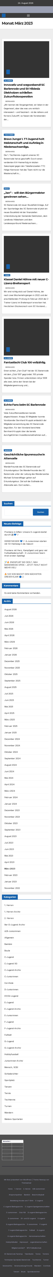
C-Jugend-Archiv (12, 970)
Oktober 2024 (11, 752)
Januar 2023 (10, 881)
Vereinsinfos (7, 1266)
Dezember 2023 (12, 810)
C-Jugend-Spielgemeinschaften (37, 1207)
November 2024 (12, 745)
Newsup (42, 1180)
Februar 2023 (10, 875)
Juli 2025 (8, 693)
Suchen (8, 503)
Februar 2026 (11, 648)
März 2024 (9, 791)
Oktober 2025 (11, 674)
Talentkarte (29, 1254)
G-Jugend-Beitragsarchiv (17, 1236)
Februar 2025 (10, 726)
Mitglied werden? (18, 1248)
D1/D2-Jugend (11, 996)
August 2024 (10, 765)
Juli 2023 (8, 843)
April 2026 (9, 635)
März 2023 (9, 868)
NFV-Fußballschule (34, 1248)
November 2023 (12, 817)
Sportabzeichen (33, 1272)
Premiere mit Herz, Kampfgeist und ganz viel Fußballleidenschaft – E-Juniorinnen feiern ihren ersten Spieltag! (25, 553)
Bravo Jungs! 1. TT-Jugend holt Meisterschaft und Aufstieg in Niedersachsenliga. (24, 142)
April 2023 (9, 862)
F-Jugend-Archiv (12, 1028)
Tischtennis (9, 135)
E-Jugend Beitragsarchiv (15, 1224)
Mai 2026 (8, 629)
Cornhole (8, 983)
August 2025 (10, 687)
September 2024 (12, 758)
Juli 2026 (8, 616)
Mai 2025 (8, 706)
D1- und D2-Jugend (28, 1218)
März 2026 (9, 642)
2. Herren (9, 918)
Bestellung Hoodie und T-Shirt (21, 1201)
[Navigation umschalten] (28, 15)
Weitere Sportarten (13, 1119)
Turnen (7, 1106)
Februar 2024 (11, 797)
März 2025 (9, 719)
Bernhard (10, 101)
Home (10, 1189)
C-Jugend (9, 957)
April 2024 (9, 784)
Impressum (24, 1242)
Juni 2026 (9, 622)
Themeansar (26, 1183)
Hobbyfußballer (12, 1242)
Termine (46, 1254)
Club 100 (22, 1212)
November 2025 (12, 668)
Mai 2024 (8, 778)
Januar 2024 (10, 804)
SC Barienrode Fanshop (13, 1254)
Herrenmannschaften (37, 1236)
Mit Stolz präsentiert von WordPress (18, 1180)
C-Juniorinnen (11, 976)
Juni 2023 (9, 849)
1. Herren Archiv (12, 911)
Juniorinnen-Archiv (13, 1061)
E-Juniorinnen (11, 1015)
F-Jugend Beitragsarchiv (18, 1230)
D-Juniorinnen (11, 989)
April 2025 (9, 713)
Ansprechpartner (15, 1195)
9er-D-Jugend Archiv (14, 924)
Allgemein (8, 80)
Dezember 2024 (12, 739)
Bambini (8, 944)
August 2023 (10, 836)
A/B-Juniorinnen (12, 931)
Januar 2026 (10, 655)
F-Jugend (9, 1022)
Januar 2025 (10, 732)
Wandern (8, 450)
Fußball (7, 1035)
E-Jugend (9, 1002)
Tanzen (8, 1086)
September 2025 (12, 680)
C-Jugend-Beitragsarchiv (13, 1207)
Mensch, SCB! (11, 1067)
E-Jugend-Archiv (12, 1009)
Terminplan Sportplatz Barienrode (17, 1260)
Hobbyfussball (11, 1054)
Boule (7, 188)
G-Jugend (9, 1041)
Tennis (7, 275)
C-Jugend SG (10, 963)
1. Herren (8, 905)
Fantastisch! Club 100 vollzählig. (25, 362)
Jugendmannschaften (38, 1242)
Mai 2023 (8, 855)
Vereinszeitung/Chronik (23, 1266)
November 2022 (12, 888)
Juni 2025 (9, 700)
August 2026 (10, 609)
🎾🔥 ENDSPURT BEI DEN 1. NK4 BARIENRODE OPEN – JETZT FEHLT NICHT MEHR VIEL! (25, 565)
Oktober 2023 (11, 823)
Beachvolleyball (38, 1195)
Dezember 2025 (12, 661)
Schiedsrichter (11, 1074)
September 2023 (12, 830)
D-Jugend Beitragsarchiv (37, 1212)
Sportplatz (9, 1080)
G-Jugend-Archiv (12, 1048)
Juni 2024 (9, 771)
